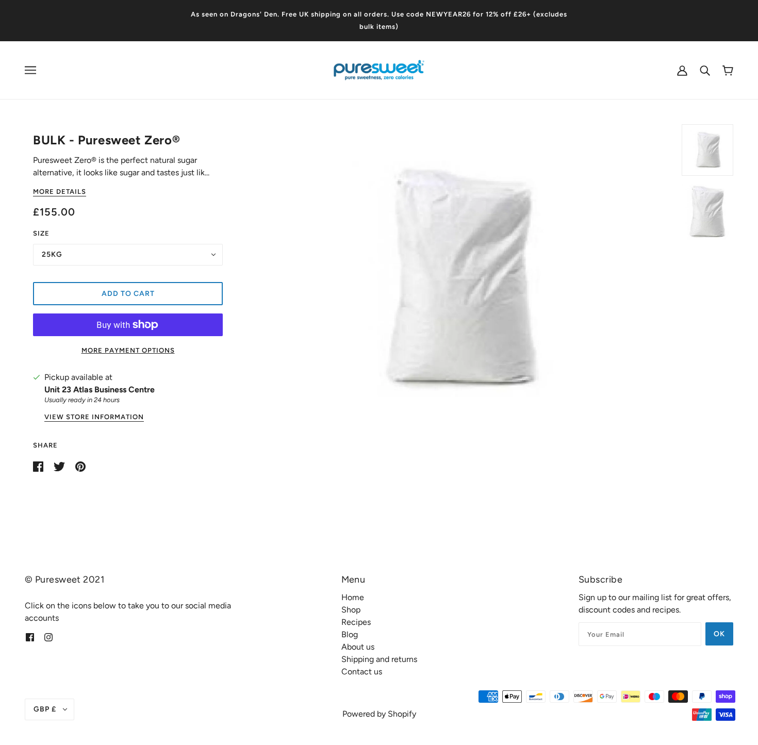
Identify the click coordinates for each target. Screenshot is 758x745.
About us (357, 647)
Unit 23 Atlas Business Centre (99, 389)
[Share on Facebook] (39, 466)
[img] (30, 636)
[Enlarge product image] (456, 279)
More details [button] (59, 191)
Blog (349, 634)
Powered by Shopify (379, 714)
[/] (379, 69)
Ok (719, 634)
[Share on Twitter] (60, 466)
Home (352, 597)
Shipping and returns (379, 659)
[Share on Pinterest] (80, 466)
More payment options (128, 350)
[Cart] (727, 70)
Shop (350, 610)
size (41, 233)
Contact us (361, 671)
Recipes (356, 622)
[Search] (705, 70)
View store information (94, 417)
